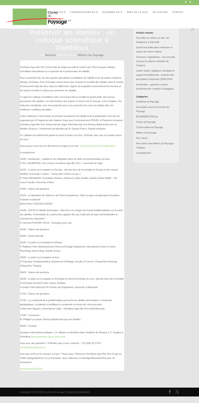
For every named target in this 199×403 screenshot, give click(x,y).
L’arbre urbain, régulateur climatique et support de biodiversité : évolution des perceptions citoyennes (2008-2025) (155, 74)
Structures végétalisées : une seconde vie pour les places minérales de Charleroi (155, 61)
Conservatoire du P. (84, 12)
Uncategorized (143, 153)
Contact (178, 12)
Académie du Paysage (147, 101)
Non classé (142, 138)
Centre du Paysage (146, 122)
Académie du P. (112, 12)
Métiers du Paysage (91, 55)
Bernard (50, 55)
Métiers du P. (57, 12)
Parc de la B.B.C (138, 12)
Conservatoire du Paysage (149, 127)
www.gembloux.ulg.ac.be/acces (48, 336)
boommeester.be (60, 21)
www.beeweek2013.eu (31, 368)
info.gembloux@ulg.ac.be (33, 347)
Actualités (160, 12)
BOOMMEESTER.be (147, 116)
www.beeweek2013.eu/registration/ (97, 146)
